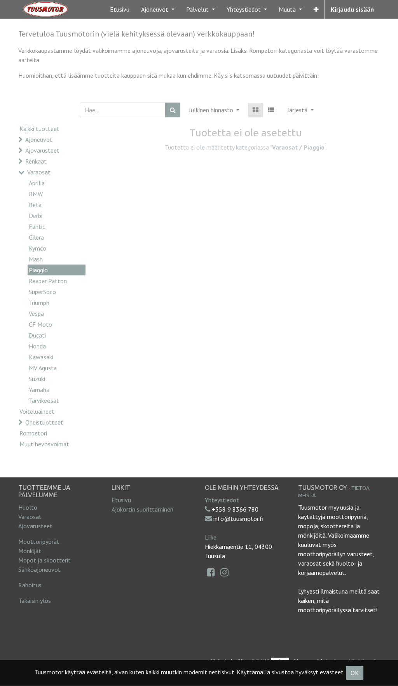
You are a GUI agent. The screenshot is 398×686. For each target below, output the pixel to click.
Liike (210, 537)
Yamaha (39, 389)
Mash (36, 259)
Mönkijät (29, 551)
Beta (35, 205)
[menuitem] (119, 9)
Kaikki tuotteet (39, 128)
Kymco (37, 248)
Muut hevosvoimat (44, 444)
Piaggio (38, 270)
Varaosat (39, 172)
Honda (37, 346)
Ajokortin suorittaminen (142, 509)
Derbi (35, 215)
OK (355, 673)
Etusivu (121, 500)
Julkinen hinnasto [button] (212, 110)
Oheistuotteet (44, 422)
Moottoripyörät (38, 541)
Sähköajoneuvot (39, 569)
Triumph (39, 302)
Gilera (36, 237)
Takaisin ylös (34, 600)
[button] (316, 9)
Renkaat (36, 161)
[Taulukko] (255, 110)
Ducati (37, 335)
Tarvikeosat (44, 400)
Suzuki (37, 379)
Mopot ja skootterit (44, 560)
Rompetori (33, 433)
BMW (36, 194)
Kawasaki (41, 357)
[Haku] (172, 110)
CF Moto (40, 324)
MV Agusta (43, 368)
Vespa (36, 313)
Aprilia (37, 183)
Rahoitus (30, 585)
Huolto (27, 507)
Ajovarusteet (42, 150)
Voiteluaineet (36, 411)
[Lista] (271, 110)
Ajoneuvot (38, 139)
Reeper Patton (48, 281)
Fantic (37, 226)
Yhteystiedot (222, 500)
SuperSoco (42, 292)
